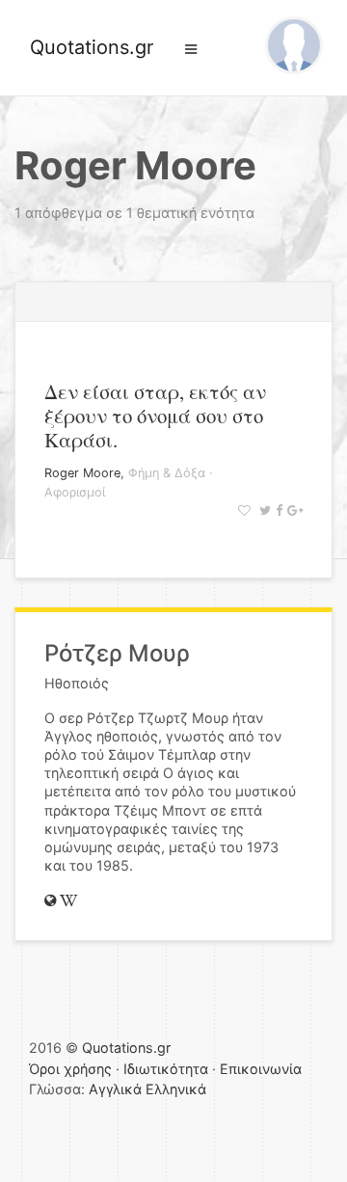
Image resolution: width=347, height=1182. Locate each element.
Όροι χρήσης (70, 1069)
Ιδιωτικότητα (165, 1069)
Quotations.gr (91, 47)
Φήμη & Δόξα (166, 473)
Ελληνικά (176, 1089)
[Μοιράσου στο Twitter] (262, 510)
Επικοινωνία (261, 1069)
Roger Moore (82, 473)
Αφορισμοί (74, 492)
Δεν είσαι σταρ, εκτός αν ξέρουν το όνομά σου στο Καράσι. (155, 415)
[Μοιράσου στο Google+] (292, 510)
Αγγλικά (115, 1089)
